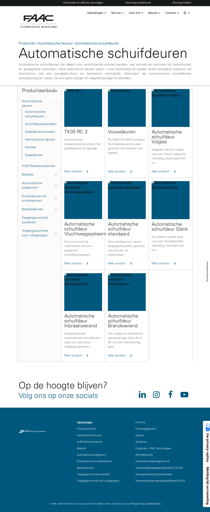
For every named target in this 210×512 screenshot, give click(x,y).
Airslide (30, 147)
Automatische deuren (32, 104)
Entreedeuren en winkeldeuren (34, 199)
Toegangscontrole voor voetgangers (35, 233)
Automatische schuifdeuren (35, 114)
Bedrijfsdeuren (32, 209)
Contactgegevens (145, 428)
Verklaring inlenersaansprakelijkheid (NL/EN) (160, 480)
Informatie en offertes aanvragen (83, 3)
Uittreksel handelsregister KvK (152, 461)
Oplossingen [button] (95, 13)
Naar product (73, 171)
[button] (186, 12)
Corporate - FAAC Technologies (153, 448)
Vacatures (141, 441)
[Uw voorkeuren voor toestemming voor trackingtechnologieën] (207, 271)
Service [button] (116, 13)
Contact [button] (171, 13)
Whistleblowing (144, 454)
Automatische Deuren (89, 435)
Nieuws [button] (153, 13)
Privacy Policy (138, 504)
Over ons (140, 422)
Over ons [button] (135, 13)
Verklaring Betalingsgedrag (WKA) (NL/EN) (159, 467)
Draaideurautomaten (40, 132)
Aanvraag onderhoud (138, 3)
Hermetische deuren (40, 140)
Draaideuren (34, 155)
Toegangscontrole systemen (35, 220)
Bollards (28, 174)
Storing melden (182, 3)
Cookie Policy (154, 504)
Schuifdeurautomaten (41, 124)
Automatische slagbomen (32, 186)
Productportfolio (86, 428)
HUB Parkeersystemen (38, 166)
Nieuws (139, 435)
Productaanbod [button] (38, 91)
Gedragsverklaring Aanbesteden (153, 474)
